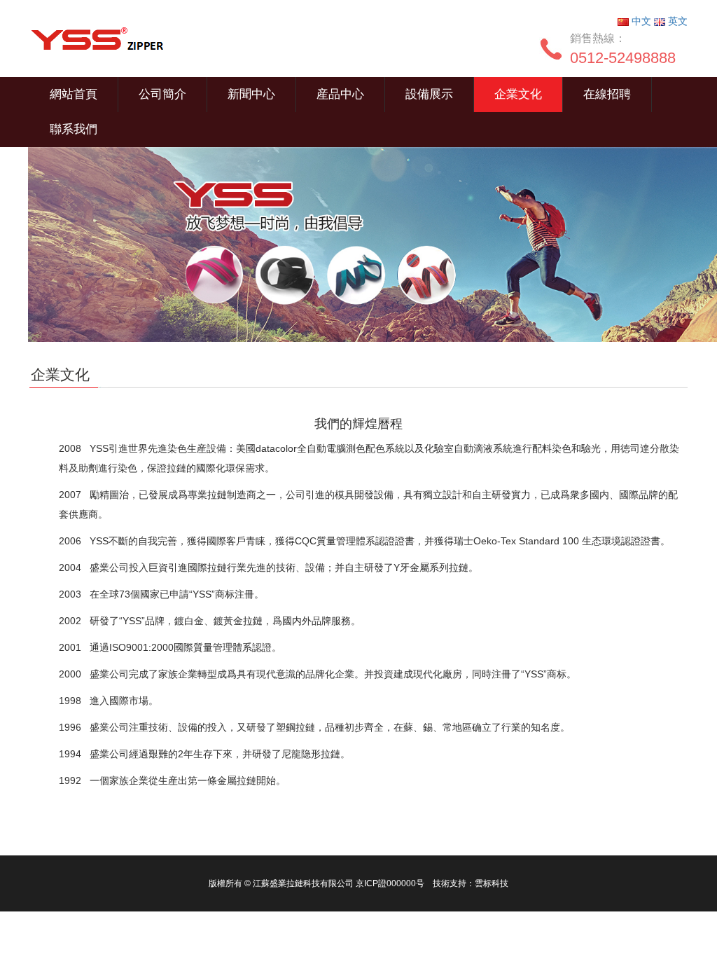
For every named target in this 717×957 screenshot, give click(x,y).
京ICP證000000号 (390, 883)
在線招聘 (607, 94)
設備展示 (429, 94)
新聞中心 (251, 94)
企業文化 (518, 94)
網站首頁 (73, 94)
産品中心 (340, 94)
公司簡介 (162, 94)
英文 (676, 21)
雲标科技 (491, 883)
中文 (641, 21)
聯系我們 (73, 129)
